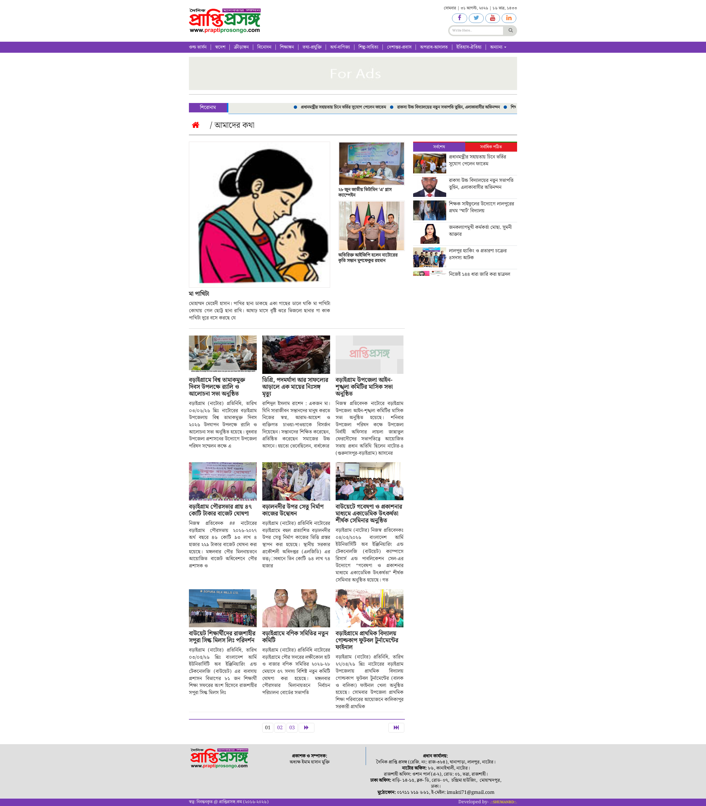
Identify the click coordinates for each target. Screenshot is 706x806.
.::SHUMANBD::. (503, 802)
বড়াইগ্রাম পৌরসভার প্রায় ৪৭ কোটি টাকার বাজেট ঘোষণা (220, 510)
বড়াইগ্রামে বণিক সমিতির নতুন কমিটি (295, 637)
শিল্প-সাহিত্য (368, 47)
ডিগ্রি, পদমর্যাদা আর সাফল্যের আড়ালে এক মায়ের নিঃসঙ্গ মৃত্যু (295, 387)
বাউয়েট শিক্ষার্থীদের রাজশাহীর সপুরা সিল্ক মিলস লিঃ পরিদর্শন (222, 637)
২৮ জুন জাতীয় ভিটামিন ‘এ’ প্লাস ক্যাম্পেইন (365, 192)
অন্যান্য (497, 47)
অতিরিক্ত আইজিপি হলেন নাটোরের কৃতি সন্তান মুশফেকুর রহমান (368, 258)
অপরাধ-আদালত (434, 47)
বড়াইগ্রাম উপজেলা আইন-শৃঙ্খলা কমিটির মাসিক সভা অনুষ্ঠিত (364, 387)
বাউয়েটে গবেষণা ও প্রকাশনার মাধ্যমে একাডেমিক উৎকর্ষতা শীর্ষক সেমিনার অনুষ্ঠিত (369, 513)
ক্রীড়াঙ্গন (241, 47)
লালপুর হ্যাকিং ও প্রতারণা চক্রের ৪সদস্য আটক (478, 254)
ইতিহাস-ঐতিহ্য (469, 47)
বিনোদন (264, 47)
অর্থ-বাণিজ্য (340, 47)
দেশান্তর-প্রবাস (399, 47)
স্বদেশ (220, 47)
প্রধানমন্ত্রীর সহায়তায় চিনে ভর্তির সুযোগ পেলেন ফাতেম (326, 107)
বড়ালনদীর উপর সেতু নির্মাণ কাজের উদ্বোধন (292, 510)
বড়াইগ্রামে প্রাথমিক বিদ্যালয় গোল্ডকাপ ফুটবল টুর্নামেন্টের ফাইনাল (367, 640)
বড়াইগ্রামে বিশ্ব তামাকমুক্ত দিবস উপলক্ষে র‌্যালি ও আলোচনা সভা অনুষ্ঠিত (217, 387)
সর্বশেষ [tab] (439, 146)
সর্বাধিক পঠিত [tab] (491, 146)
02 (280, 728)
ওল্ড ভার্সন (198, 47)
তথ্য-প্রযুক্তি (312, 47)
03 (292, 728)
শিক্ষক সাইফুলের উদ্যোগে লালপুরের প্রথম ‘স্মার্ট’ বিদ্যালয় (481, 207)
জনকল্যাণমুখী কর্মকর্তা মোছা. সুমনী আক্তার (480, 230)
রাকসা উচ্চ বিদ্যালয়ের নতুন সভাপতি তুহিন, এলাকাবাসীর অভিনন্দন (431, 107)
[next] (306, 728)
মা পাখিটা (199, 294)
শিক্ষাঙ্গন (287, 47)
